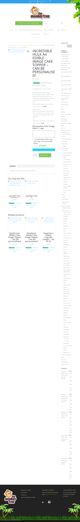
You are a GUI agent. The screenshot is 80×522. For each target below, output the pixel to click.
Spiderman (66, 327)
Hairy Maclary (66, 256)
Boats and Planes (67, 153)
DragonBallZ (66, 244)
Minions (65, 298)
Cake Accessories (35, 34)
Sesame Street (67, 322)
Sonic (64, 325)
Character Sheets (65, 95)
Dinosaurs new (67, 162)
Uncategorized (64, 362)
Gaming (63, 112)
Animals (65, 150)
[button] (28, 51)
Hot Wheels (66, 261)
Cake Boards (65, 56)
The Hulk (40, 45)
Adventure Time (67, 212)
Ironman (67, 338)
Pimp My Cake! (36, 109)
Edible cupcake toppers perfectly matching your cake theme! (43, 105)
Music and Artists (66, 355)
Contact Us (46, 34)
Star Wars (65, 332)
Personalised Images (66, 123)
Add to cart (44, 155)
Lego (64, 282)
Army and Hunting (66, 139)
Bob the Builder (67, 233)
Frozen (62, 109)
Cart (16, 30)
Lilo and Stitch (66, 285)
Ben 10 (65, 223)
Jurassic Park (66, 267)
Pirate (62, 125)
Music (63, 194)
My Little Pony (66, 303)
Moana (65, 301)
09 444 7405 (33, 1)
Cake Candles (65, 58)
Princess (63, 128)
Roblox (65, 320)
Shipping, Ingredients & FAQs (28, 497)
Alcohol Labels (66, 134)
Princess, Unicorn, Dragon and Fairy (67, 186)
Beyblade (65, 226)
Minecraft (65, 296)
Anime (63, 136)
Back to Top (7, 520)
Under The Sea (64, 364)
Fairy (62, 107)
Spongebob (66, 329)
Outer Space (66, 171)
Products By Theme (66, 130)
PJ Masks (65, 313)
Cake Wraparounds (65, 93)
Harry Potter (66, 258)
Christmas (64, 141)
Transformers (66, 352)
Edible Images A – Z (62, 30)
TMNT (64, 350)
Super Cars (65, 199)
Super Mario (66, 334)
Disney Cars (66, 235)
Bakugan (65, 219)
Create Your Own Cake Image (28, 23)
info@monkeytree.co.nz (51, 494)
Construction (66, 159)
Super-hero (35, 45)
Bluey (64, 231)
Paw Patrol (65, 308)
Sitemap (13, 520)
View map (65, 496)
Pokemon (65, 315)
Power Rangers (67, 317)
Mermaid (63, 116)
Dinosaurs (64, 144)
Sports (63, 197)
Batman (65, 221)
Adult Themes (65, 132)
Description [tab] (13, 166)
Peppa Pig (65, 310)
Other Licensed (67, 305)
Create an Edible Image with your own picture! (30, 30)
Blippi (64, 228)
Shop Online (24, 492)
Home (11, 30)
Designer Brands (66, 208)
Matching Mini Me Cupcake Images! (41, 92)
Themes (13, 45)
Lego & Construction (66, 114)
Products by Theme (48, 30)
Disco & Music (64, 102)
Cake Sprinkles (65, 61)
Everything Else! (65, 104)
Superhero (63, 359)
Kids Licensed (28, 45)
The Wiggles (66, 343)
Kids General (65, 148)
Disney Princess (67, 238)
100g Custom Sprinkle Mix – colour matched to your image (43, 122)
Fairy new (65, 168)
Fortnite (65, 247)
